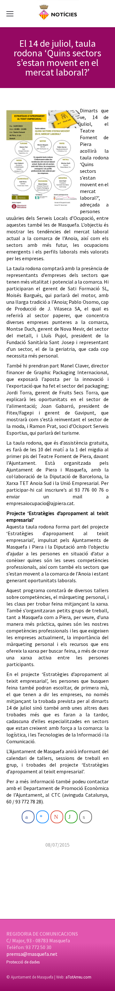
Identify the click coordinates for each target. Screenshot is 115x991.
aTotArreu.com (78, 977)
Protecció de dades (23, 962)
